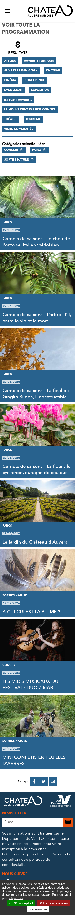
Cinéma (10, 80)
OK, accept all (22, 903)
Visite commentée (19, 129)
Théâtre (10, 119)
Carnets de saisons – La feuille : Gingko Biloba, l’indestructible (35, 393)
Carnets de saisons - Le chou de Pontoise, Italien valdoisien (36, 242)
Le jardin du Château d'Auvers (34, 542)
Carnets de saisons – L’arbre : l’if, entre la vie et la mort (36, 317)
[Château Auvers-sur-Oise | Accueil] (50, 10)
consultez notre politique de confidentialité (26, 862)
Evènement (13, 90)
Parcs (36, 150)
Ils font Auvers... (18, 100)
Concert (11, 150)
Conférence (34, 80)
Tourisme (33, 119)
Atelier (10, 61)
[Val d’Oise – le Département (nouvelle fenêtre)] (60, 802)
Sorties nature (16, 160)
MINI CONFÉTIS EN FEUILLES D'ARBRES (34, 760)
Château (53, 70)
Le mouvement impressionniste (29, 109)
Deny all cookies (55, 903)
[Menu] (7, 11)
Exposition (40, 90)
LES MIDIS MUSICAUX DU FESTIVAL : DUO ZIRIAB (30, 684)
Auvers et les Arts (39, 61)
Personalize (38, 909)
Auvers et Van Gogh (21, 70)
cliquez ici (16, 898)
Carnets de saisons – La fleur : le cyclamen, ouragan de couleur (36, 469)
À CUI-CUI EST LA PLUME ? (31, 612)
